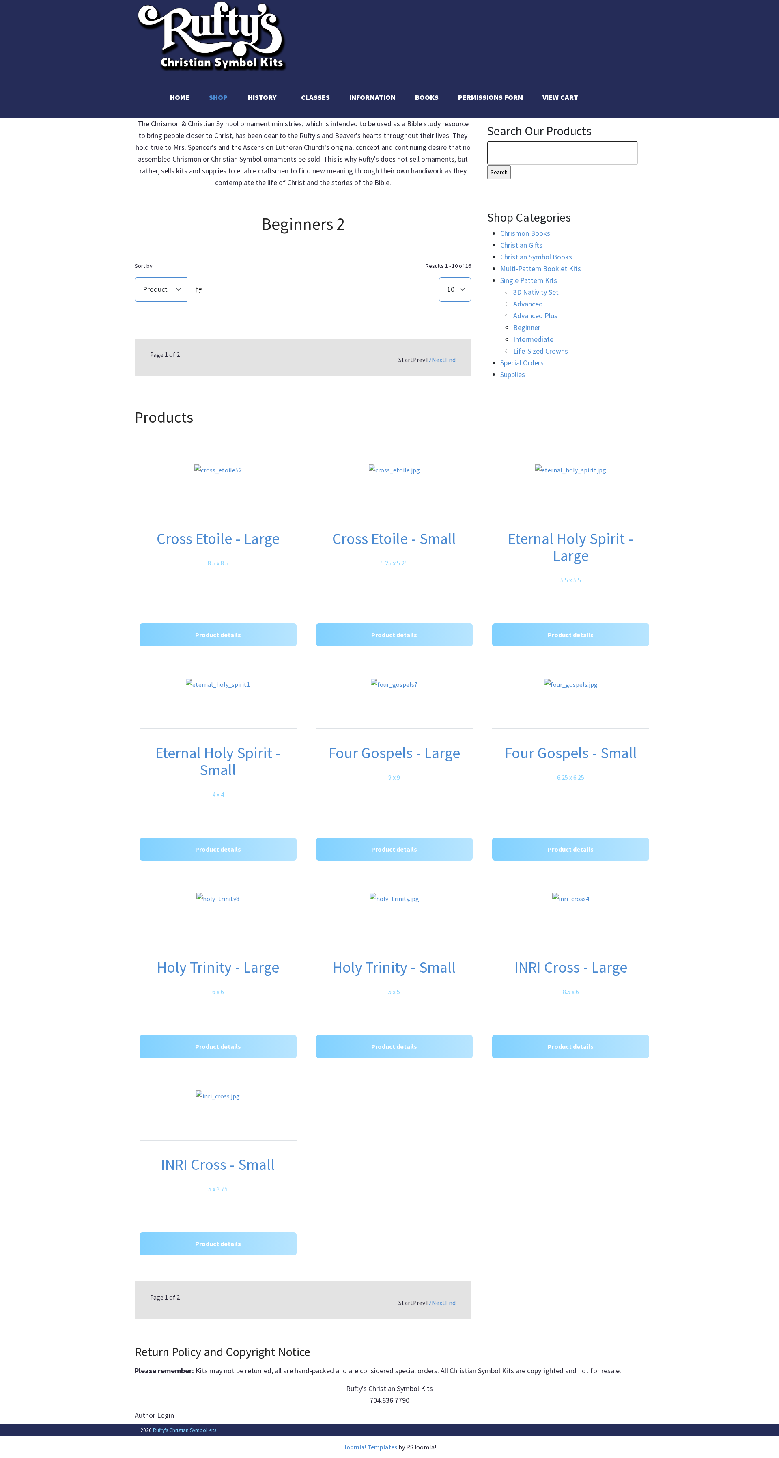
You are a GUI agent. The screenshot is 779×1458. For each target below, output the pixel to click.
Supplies (512, 374)
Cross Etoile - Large (218, 538)
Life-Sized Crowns (540, 351)
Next (438, 360)
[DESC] (199, 289)
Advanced (528, 303)
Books (427, 97)
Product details (218, 635)
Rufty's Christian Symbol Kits (184, 1430)
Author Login (154, 1415)
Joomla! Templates (370, 1447)
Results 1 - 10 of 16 (448, 266)
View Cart (560, 97)
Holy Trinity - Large (218, 967)
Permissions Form (490, 97)
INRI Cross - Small (218, 1164)
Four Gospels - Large (394, 752)
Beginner (526, 327)
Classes (315, 97)
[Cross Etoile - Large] (218, 470)
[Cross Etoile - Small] (394, 470)
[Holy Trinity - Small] (394, 898)
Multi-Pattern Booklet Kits (540, 268)
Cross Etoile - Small (394, 538)
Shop (218, 97)
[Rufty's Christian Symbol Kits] (213, 34)
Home (179, 97)
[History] (284, 97)
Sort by (144, 266)
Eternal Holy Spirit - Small (218, 761)
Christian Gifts (521, 245)
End (450, 360)
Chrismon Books (525, 233)
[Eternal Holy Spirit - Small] (218, 684)
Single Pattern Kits (528, 280)
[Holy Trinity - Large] (218, 898)
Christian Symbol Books (536, 256)
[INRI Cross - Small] (218, 1095)
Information (372, 97)
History (262, 97)
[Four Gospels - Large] (394, 684)
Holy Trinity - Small (394, 967)
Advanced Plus (535, 315)
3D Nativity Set (536, 292)
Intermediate (533, 339)
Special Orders (522, 362)
